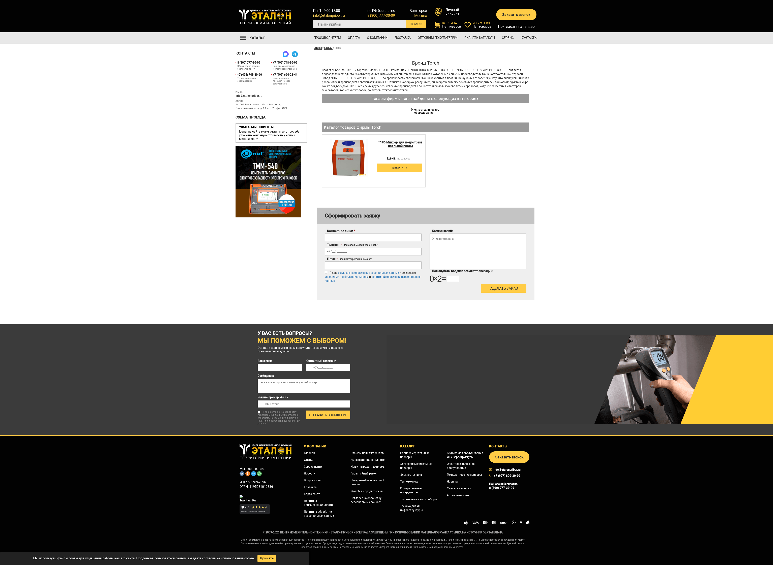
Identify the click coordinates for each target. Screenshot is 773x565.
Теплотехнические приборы (418, 499)
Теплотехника (409, 481)
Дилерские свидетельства (368, 459)
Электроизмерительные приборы (416, 465)
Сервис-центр (313, 466)
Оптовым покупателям (437, 38)
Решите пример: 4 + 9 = (273, 397)
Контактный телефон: (321, 360)
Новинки (453, 481)
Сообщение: (266, 375)
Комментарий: (442, 231)
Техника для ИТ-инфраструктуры (411, 508)
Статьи (308, 459)
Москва (420, 15)
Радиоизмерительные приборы (414, 455)
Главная (318, 47)
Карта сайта (312, 494)
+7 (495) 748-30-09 (285, 62)
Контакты (529, 38)
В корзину (399, 168)
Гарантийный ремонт (365, 473)
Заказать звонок (516, 14)
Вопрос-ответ (313, 480)
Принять (267, 558)
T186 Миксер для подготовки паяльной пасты (400, 144)
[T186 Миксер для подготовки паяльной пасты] (349, 158)
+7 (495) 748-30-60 (249, 74)
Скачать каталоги (479, 38)
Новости (309, 473)
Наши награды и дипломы (368, 466)
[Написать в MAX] (285, 54)
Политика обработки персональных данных (319, 513)
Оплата (354, 38)
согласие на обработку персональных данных (368, 272)
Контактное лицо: (341, 231)
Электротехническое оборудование (425, 111)
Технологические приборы (464, 474)
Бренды (328, 47)
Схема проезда (253, 117)
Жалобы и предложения (367, 491)
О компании (377, 38)
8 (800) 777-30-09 (381, 15)
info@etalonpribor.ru (329, 15)
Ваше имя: (265, 360)
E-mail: (349, 259)
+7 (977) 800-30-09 (507, 475)
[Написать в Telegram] (295, 54)
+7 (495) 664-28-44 (285, 74)
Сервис (508, 38)
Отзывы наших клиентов (367, 453)
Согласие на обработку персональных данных (366, 500)
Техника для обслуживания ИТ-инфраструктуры (465, 455)
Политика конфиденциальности (318, 502)
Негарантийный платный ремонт (367, 482)
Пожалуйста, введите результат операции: (462, 271)
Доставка (403, 38)
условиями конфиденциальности (347, 276)
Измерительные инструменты (411, 490)
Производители (327, 38)
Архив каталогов (458, 495)
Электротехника (411, 474)
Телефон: (352, 245)
